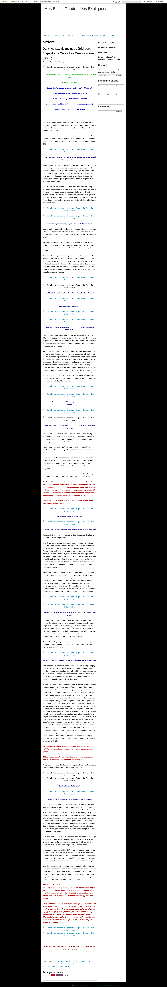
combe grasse (86, 961)
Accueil (47, 35)
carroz (60, 961)
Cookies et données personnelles (101, 985)
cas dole (67, 961)
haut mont (58, 964)
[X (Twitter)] (116, 2)
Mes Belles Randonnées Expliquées (75, 8)
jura (64, 964)
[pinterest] (119, 2)
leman (75, 964)
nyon (44, 966)
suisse (67, 966)
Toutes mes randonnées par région (66, 35)
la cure (69, 964)
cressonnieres (48, 964)
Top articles (72, 985)
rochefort (60, 966)
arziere (54, 961)
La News (111, 35)
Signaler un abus (84, 985)
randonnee (51, 966)
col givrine (76, 961)
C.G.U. (91, 985)
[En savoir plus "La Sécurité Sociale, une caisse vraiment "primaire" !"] (111, 88)
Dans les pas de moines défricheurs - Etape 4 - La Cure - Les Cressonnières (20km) (69, 53)
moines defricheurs (86, 964)
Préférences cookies (114, 985)
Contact (77, 985)
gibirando (57, 985)
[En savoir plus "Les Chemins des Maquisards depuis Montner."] (102, 88)
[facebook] (113, 2)
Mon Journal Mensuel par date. (93, 35)
